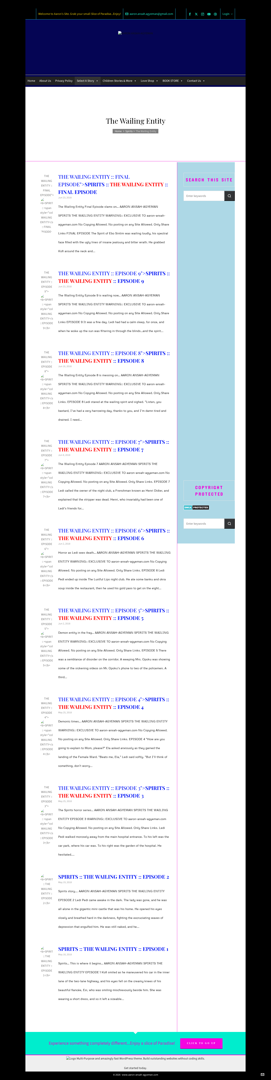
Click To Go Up (201, 1043)
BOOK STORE (171, 81)
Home (31, 81)
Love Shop (147, 81)
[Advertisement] (209, 272)
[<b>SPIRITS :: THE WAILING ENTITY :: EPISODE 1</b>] (46, 952)
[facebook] (190, 14)
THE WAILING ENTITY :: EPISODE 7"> (46, 446)
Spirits (129, 131)
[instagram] (203, 14)
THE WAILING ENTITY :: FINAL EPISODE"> (47, 181)
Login (226, 14)
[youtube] (209, 14)
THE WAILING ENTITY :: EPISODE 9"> (46, 277)
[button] (229, 196)
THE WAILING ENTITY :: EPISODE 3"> (46, 792)
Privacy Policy (64, 81)
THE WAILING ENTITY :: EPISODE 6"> (46, 534)
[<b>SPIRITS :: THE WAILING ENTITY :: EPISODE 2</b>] (46, 880)
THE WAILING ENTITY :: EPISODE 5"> (46, 614)
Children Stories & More (117, 81)
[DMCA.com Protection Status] (196, 507)
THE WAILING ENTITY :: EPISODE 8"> (46, 357)
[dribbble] (216, 14)
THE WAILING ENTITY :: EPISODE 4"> (46, 703)
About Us (45, 81)
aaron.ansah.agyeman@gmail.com (151, 14)
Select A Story (85, 81)
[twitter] (197, 14)
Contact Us (194, 81)
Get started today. (135, 1068)
